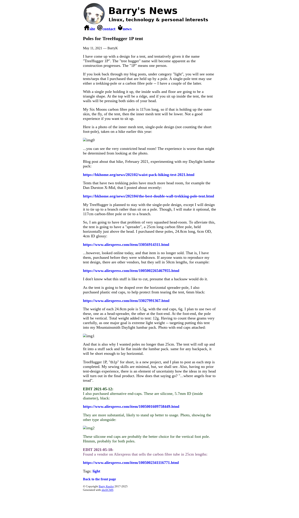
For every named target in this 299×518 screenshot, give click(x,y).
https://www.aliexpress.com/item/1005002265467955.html (131, 270)
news (127, 29)
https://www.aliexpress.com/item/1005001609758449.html (131, 406)
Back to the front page (99, 479)
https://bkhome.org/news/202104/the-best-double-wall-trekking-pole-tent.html (148, 196)
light (96, 471)
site (92, 29)
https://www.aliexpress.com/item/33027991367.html (126, 300)
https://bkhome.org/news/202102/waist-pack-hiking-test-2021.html (138, 174)
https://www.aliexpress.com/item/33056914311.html (126, 244)
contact (108, 29)
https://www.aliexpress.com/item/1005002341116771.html (131, 462)
